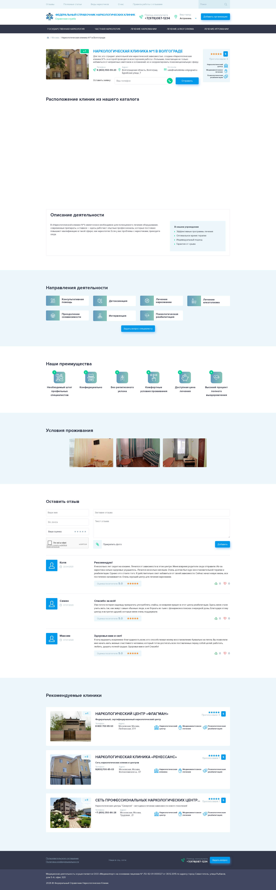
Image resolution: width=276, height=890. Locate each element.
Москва (55, 37)
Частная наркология (107, 29)
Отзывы (50, 4)
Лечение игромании (216, 29)
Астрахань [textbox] (185, 18)
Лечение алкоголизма (180, 29)
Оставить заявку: (102, 80)
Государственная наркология (66, 29)
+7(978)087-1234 (157, 18)
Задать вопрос (220, 860)
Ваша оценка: (55, 531)
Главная (47, 37)
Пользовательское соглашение (62, 858)
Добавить (222, 544)
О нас (121, 4)
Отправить (187, 80)
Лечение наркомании (144, 29)
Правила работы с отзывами (147, 4)
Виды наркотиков (100, 4)
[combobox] (188, 18)
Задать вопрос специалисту (138, 328)
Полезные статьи (73, 4)
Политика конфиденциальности (62, 861)
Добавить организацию (215, 16)
